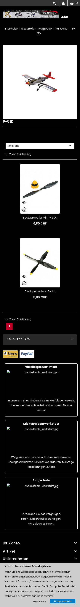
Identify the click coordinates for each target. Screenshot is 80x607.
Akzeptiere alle (62, 601)
